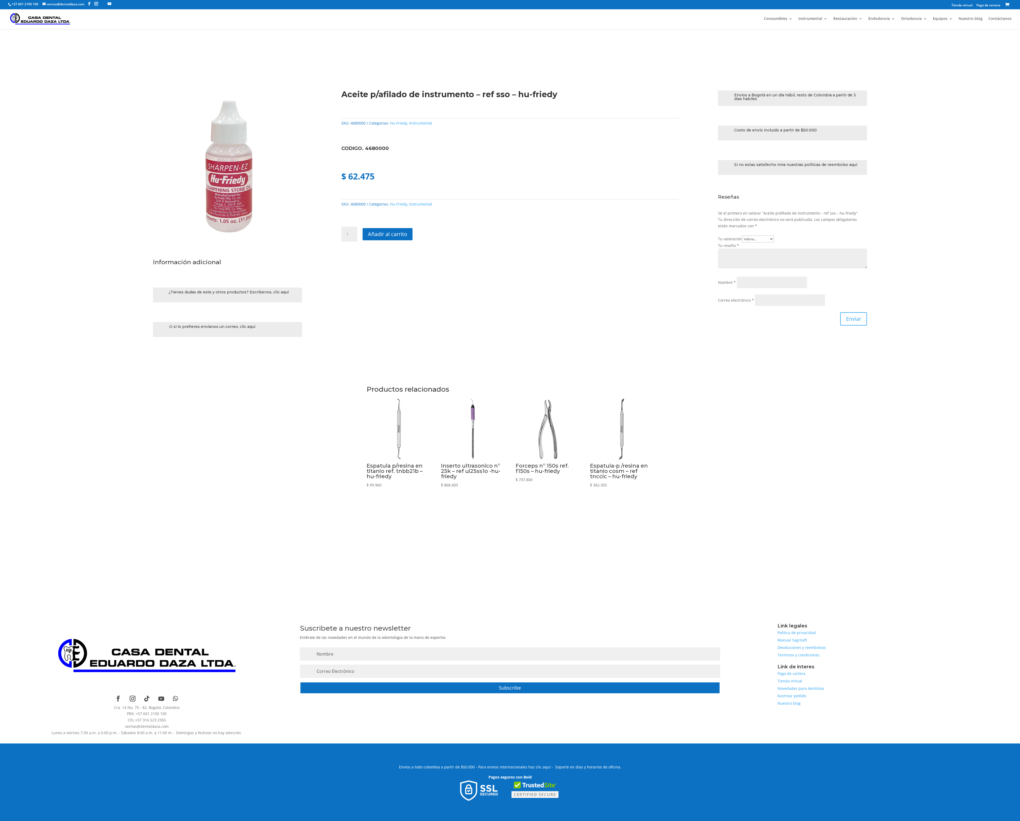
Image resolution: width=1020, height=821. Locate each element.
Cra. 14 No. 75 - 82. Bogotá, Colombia (147, 707)
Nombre (727, 282)
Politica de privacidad (796, 632)
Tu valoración (730, 238)
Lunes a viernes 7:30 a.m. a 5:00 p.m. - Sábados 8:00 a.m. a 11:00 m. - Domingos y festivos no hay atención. (147, 732)
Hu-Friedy (398, 123)
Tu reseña (728, 245)
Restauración (845, 19)
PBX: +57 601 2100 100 (147, 713)
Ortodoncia (911, 19)
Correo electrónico (736, 300)
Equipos (940, 19)
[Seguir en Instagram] (132, 698)
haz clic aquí (539, 766)
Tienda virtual (961, 5)
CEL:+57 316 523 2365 (147, 719)
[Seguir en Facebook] (118, 698)
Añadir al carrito (387, 234)
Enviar (853, 318)
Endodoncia (879, 19)
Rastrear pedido (791, 695)
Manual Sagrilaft (792, 640)
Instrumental (810, 19)
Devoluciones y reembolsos (801, 647)
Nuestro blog (971, 19)
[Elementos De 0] (1008, 5)
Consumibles (775, 19)
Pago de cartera (988, 5)
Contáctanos (1000, 19)
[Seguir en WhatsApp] (175, 698)
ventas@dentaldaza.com (147, 726)
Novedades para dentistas (800, 688)
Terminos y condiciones (798, 654)
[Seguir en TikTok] (147, 698)
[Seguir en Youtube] (161, 698)
